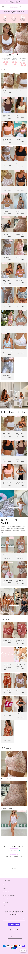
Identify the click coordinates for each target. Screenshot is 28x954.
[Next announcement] (25, 2)
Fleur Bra (5, 90)
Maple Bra (5, 163)
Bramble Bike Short (7, 690)
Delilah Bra (5, 211)
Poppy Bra (18, 257)
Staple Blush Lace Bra (7, 140)
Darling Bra (18, 139)
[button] (3, 7)
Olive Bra (18, 328)
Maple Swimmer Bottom (19, 581)
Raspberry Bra (19, 280)
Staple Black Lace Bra (20, 164)
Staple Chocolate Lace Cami (6, 116)
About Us (5, 888)
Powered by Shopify (19, 951)
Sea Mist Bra (18, 305)
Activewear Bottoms (7, 808)
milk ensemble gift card (7, 665)
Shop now (14, 40)
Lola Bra (4, 713)
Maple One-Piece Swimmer (19, 555)
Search (5, 885)
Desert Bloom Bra (7, 640)
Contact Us (6, 891)
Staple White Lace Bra (20, 91)
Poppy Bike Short (7, 328)
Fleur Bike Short (19, 234)
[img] (14, 849)
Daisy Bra (18, 115)
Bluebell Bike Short (7, 375)
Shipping (5, 902)
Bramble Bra (5, 738)
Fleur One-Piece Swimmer (6, 555)
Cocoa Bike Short (7, 305)
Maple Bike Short (6, 257)
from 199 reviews (13, 850)
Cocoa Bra (18, 211)
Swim (3, 838)
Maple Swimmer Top (7, 580)
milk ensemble (11, 951)
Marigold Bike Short (20, 664)
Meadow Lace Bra (20, 351)
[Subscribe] (23, 919)
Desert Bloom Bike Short (20, 641)
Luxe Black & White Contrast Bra (20, 483)
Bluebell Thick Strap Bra (7, 352)
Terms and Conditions (9, 895)
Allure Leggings (6, 234)
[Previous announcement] (3, 2)
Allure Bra (18, 188)
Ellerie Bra (18, 690)
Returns (5, 905)
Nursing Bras (5, 779)
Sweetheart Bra (6, 188)
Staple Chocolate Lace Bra (6, 281)
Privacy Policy (6, 899)
